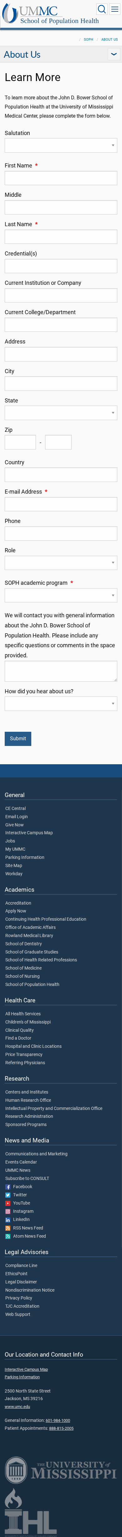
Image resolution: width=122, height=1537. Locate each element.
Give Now (14, 825)
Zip (9, 430)
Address (15, 341)
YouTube (20, 1203)
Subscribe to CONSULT (27, 1178)
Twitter (18, 1195)
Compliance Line (21, 1265)
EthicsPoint (16, 1273)
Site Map (13, 865)
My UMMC (15, 849)
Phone (13, 521)
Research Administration (29, 1116)
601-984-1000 (58, 1420)
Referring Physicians (25, 1062)
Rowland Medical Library (29, 935)
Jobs (10, 841)
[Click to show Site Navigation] (114, 9)
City (9, 371)
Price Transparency (24, 1054)
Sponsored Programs (26, 1124)
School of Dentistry (23, 944)
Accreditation (18, 903)
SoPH (88, 40)
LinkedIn (20, 1219)
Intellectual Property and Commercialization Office (53, 1108)
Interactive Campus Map (29, 833)
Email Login (16, 816)
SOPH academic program (39, 583)
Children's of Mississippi (28, 1022)
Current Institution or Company (43, 283)
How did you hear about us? (39, 691)
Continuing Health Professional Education (45, 919)
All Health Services (23, 1014)
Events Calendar (21, 1162)
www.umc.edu (17, 1406)
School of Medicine (23, 968)
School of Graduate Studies (31, 952)
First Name (21, 165)
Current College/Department (40, 312)
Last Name (21, 224)
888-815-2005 (61, 1428)
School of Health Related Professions (41, 960)
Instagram (21, 1211)
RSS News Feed (26, 1228)
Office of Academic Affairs (30, 927)
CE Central (15, 808)
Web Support (17, 1314)
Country (14, 462)
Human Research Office (28, 1100)
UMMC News (17, 1170)
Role (10, 550)
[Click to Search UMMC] (102, 9)
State (11, 400)
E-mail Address (26, 492)
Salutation (17, 133)
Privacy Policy (18, 1298)
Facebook (21, 1186)
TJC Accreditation (22, 1306)
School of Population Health (59, 21)
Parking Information (24, 857)
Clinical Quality (19, 1030)
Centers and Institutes (26, 1092)
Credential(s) (21, 253)
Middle (13, 195)
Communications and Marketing (36, 1154)
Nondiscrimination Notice (29, 1290)
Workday (14, 874)
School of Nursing (22, 976)
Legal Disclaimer (21, 1282)
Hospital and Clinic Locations (33, 1046)
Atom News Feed (28, 1236)
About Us (109, 40)
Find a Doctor (18, 1038)
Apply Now (15, 911)
